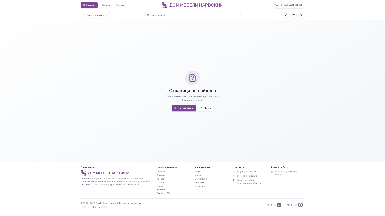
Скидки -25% (163, 193)
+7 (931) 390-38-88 (246, 171)
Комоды (161, 189)
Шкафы (161, 182)
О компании (201, 178)
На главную (186, 108)
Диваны (161, 175)
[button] (192, 15)
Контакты (121, 5)
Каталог (91, 5)
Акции (198, 171)
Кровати (161, 178)
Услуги (198, 175)
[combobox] (95, 15)
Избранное (200, 186)
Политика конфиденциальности (95, 207)
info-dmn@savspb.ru (247, 175)
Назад (207, 108)
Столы (160, 186)
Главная (106, 5)
